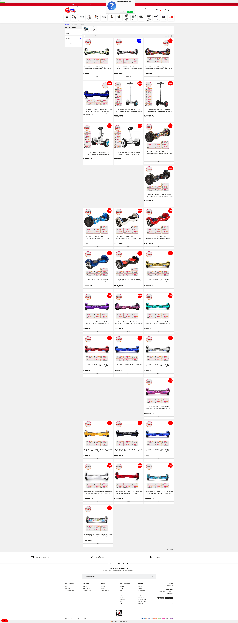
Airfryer (141, 19)
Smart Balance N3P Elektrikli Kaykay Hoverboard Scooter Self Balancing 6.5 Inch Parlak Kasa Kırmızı (98, 365)
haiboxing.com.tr (141, 593)
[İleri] (172, 549)
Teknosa (121, 593)
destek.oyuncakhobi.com (149, 4)
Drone (82, 19)
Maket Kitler (74, 20)
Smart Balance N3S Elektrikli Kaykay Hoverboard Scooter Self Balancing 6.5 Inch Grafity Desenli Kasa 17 (128, 322)
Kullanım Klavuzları (68, 593)
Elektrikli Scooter (70, 27)
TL (171, 10)
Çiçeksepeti (122, 595)
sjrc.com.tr (140, 592)
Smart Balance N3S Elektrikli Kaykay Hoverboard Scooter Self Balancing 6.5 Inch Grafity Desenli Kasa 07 (98, 67)
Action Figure (111, 19)
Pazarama (122, 597)
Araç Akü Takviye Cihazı (126, 19)
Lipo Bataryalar (156, 19)
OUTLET (171, 19)
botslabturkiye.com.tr (142, 601)
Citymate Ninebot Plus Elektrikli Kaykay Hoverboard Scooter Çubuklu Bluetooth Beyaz (128, 110)
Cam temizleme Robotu (149, 19)
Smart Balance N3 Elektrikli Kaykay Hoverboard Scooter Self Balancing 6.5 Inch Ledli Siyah (128, 450)
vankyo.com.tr (140, 586)
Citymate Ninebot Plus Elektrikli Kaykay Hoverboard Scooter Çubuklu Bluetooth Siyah (159, 110)
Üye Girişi (103, 588)
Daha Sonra (123, 11)
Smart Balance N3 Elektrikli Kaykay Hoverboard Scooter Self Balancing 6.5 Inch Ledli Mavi (98, 110)
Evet (130, 11)
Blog (157, 4)
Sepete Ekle (98, 76)
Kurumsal (167, 4)
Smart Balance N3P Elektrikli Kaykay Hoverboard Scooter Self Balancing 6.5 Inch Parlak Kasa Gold (158, 280)
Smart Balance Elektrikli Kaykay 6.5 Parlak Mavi (128, 364)
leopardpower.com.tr (142, 590)
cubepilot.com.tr (141, 595)
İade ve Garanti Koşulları (69, 590)
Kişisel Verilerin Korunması (88, 592)
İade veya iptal (67, 592)
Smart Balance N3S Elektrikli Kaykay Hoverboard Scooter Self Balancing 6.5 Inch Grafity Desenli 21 (98, 535)
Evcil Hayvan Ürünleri (133, 19)
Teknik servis (161, 4)
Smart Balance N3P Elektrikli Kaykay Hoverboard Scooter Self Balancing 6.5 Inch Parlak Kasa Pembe (158, 407)
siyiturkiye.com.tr (141, 597)
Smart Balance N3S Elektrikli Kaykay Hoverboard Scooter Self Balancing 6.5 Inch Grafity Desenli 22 (159, 492)
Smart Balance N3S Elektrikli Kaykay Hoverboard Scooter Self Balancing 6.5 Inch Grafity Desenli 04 (128, 67)
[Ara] (145, 8)
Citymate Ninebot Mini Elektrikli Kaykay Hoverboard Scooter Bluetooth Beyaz (128, 153)
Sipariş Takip (67, 588)
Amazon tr (122, 590)
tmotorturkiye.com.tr (142, 599)
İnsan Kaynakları (86, 593)
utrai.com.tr (140, 588)
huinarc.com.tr (140, 603)
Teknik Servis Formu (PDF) (88, 590)
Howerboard (69, 31)
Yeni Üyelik (103, 586)
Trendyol (121, 588)
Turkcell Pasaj (122, 599)
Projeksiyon (104, 19)
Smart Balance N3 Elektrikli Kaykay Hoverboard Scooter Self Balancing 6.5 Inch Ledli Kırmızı (128, 492)
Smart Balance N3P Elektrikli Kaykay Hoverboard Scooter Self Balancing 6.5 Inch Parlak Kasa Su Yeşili (158, 322)
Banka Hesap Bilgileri (87, 588)
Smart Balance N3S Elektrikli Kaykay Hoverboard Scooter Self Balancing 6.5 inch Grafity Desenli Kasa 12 (159, 67)
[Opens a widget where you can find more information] (4, 620)
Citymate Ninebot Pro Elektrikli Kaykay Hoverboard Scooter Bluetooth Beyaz (98, 153)
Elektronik (163, 19)
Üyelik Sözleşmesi (104, 592)
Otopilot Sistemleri (97, 19)
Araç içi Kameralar (119, 19)
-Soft (112, 621)
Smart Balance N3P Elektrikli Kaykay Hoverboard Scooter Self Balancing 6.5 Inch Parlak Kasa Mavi (158, 450)
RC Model (67, 19)
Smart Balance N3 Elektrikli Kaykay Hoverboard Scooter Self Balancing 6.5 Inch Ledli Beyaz (98, 492)
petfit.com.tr (140, 605)
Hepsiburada (122, 586)
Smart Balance (71, 43)
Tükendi (158, 76)
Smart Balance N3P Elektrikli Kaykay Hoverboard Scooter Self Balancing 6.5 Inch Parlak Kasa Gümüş (158, 365)
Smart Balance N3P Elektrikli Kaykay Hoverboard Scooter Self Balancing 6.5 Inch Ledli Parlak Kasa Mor (98, 322)
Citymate (70, 40)
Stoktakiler (88, 36)
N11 (120, 592)
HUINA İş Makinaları (89, 19)
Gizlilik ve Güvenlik (105, 590)
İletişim (66, 586)
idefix (121, 601)
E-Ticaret (115, 621)
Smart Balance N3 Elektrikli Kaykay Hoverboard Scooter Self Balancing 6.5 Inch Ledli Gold (98, 450)
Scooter (68, 33)
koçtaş (121, 603)
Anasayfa (85, 586)
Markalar (68, 38)
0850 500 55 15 (78, 4)
